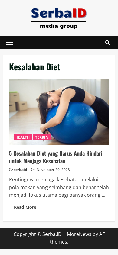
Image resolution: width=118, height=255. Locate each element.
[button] (9, 42)
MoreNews (79, 234)
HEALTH (22, 137)
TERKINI (42, 137)
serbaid (20, 169)
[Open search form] (107, 42)
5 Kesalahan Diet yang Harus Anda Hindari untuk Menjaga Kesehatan (59, 112)
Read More (27, 208)
